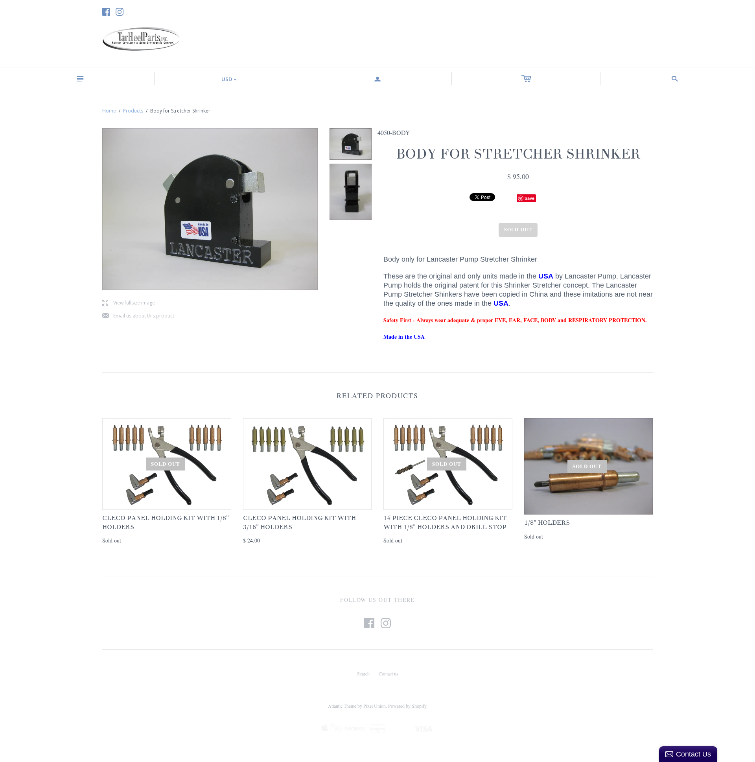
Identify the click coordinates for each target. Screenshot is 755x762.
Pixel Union (374, 706)
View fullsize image (128, 303)
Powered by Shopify (407, 706)
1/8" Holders (547, 523)
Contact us (388, 673)
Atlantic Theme (342, 706)
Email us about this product (138, 316)
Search (363, 673)
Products (133, 110)
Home (109, 110)
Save (529, 198)
